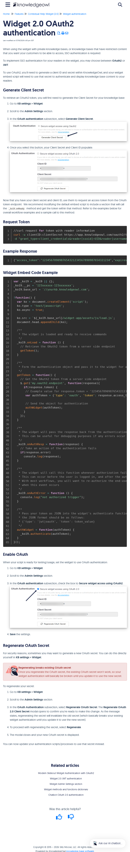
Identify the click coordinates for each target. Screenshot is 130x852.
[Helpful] (59, 818)
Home (6, 13)
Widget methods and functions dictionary (66, 789)
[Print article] (63, 33)
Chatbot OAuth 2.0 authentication (66, 794)
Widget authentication (74, 13)
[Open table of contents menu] (8, 4)
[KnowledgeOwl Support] (31, 3)
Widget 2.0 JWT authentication (66, 778)
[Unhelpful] (71, 818)
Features (19, 13)
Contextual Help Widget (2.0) (43, 13)
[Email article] (67, 33)
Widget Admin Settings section (66, 783)
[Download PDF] (59, 33)
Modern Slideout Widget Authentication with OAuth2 (66, 773)
